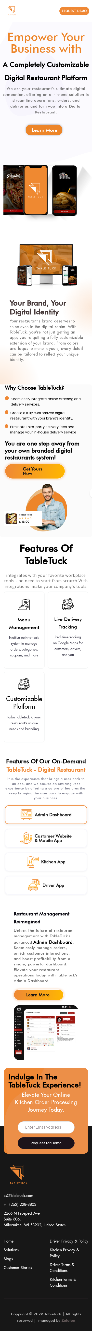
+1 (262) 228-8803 (20, 1205)
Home (8, 1241)
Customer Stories (18, 1268)
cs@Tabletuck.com (18, 1196)
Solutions (11, 1250)
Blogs (8, 1259)
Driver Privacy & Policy (69, 1241)
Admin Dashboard (53, 942)
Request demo (74, 11)
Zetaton (68, 1320)
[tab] (46, 814)
